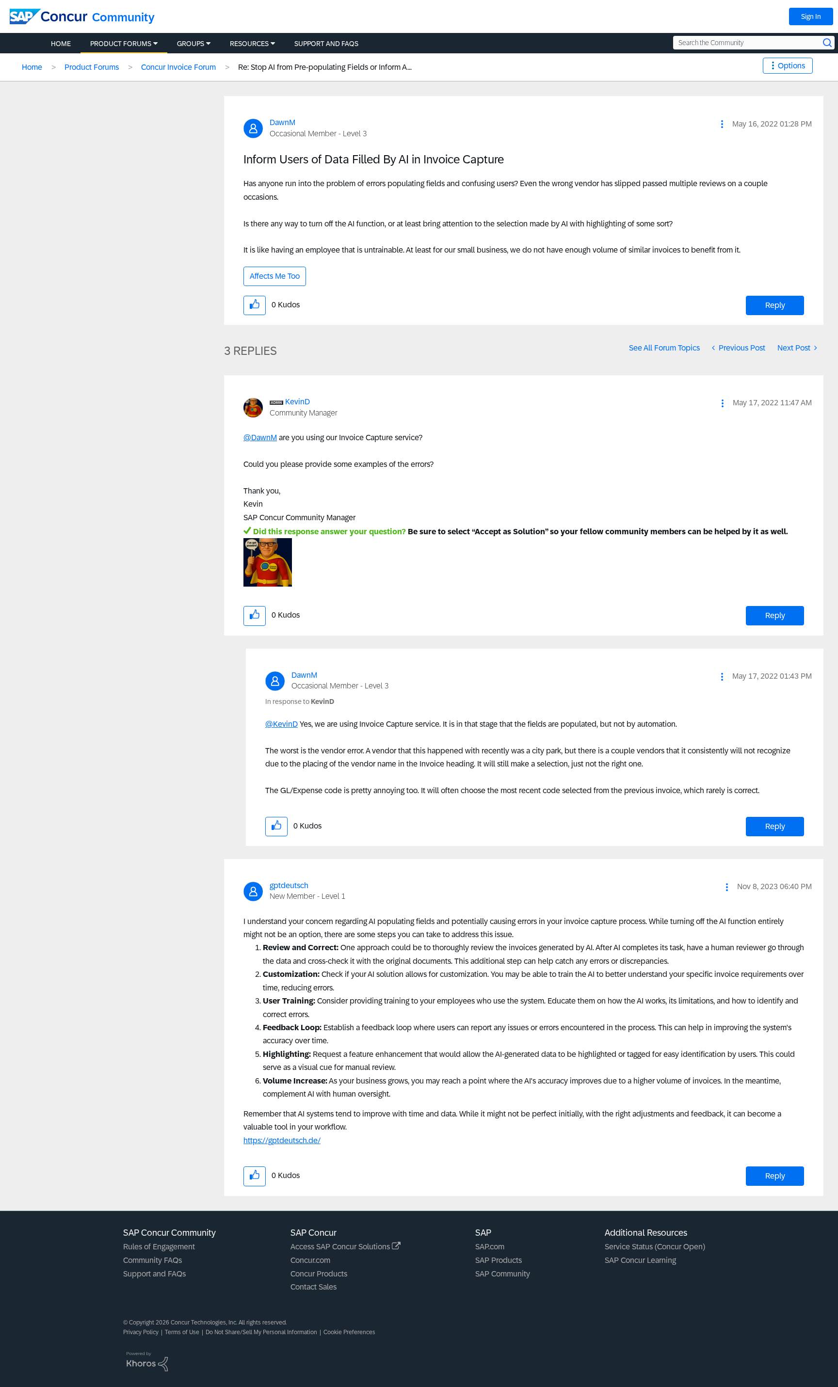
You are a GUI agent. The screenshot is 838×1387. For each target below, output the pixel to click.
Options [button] (791, 66)
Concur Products (318, 1274)
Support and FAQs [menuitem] (326, 44)
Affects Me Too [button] (275, 276)
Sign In (811, 16)
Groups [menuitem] (190, 44)
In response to (299, 701)
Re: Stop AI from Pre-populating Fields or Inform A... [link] (325, 67)
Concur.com (310, 1260)
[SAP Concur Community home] (48, 16)
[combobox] (754, 42)
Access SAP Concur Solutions (341, 1247)
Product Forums (91, 67)
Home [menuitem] (61, 44)
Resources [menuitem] (249, 44)
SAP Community (502, 1274)
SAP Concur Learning (640, 1260)
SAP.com (489, 1247)
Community (123, 17)
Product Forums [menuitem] (120, 44)
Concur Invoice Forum (178, 67)
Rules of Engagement (159, 1247)
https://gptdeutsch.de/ (282, 1140)
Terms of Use (182, 1332)
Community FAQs (152, 1260)
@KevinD (281, 724)
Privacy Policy (141, 1332)
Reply (775, 305)
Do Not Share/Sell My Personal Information (261, 1332)
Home (32, 67)
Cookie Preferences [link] (349, 1332)
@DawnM (260, 437)
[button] (722, 124)
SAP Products (498, 1260)
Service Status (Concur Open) (655, 1247)
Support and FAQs (154, 1274)
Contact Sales (313, 1287)
